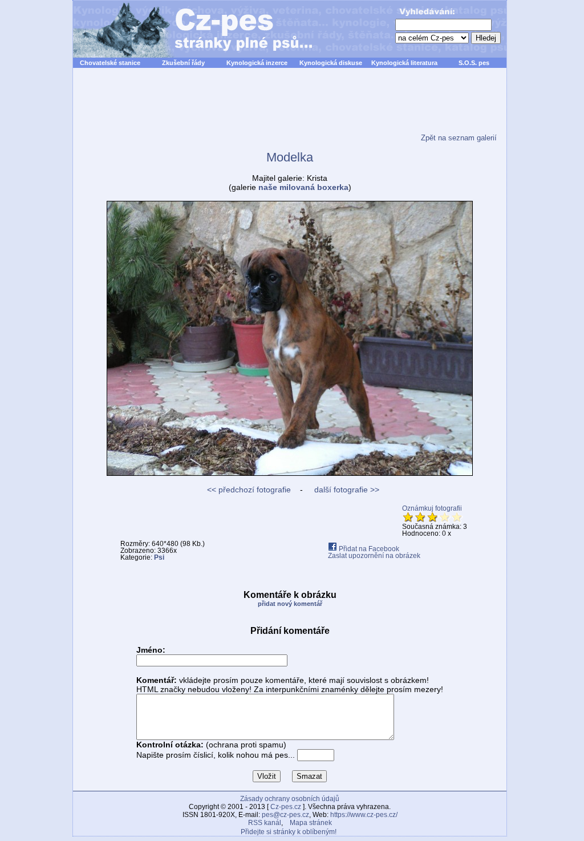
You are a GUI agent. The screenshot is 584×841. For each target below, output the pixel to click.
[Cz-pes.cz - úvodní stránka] (187, 29)
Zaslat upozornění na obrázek (374, 555)
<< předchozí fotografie (249, 489)
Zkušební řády (183, 62)
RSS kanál (264, 823)
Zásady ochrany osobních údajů (289, 799)
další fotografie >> (345, 489)
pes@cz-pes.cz (285, 815)
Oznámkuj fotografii (432, 508)
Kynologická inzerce (256, 62)
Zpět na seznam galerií (459, 138)
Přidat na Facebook (368, 548)
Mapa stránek (311, 823)
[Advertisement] (289, 108)
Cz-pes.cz (285, 807)
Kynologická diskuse (330, 62)
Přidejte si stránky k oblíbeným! (288, 832)
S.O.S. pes (474, 62)
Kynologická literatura (404, 62)
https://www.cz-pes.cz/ (364, 815)
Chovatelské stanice (110, 62)
